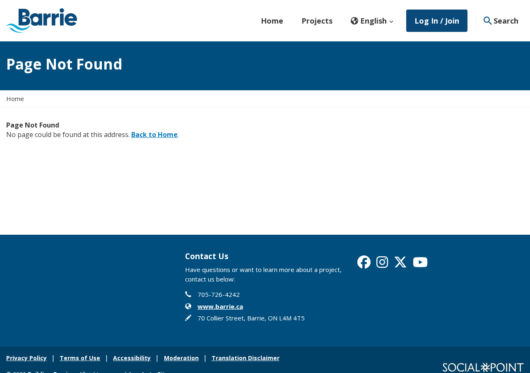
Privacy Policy (26, 358)
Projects (316, 21)
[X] (400, 264)
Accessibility (132, 358)
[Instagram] (382, 264)
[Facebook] (364, 264)
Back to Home (154, 134)
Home (272, 21)
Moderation (181, 358)
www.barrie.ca (220, 306)
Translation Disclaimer (245, 358)
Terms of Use (80, 358)
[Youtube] (420, 264)
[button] (372, 21)
